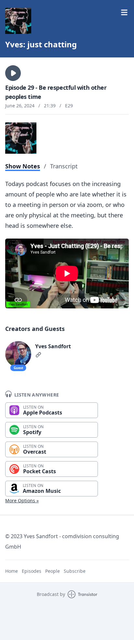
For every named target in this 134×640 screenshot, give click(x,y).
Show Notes (22, 166)
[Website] (38, 354)
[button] (13, 73)
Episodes (31, 571)
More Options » (22, 500)
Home (11, 571)
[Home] (18, 21)
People (52, 571)
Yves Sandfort (53, 346)
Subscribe (75, 571)
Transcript (64, 166)
